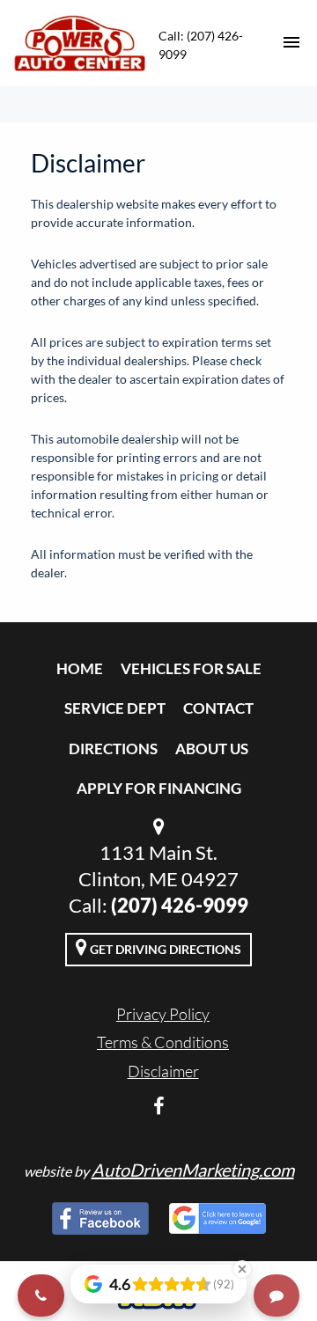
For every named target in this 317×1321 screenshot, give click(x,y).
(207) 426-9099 (179, 905)
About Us (211, 748)
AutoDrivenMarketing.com (193, 1169)
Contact (218, 708)
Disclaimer (163, 1071)
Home (79, 668)
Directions (113, 748)
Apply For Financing (159, 788)
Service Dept (115, 708)
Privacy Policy (163, 1014)
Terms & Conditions (163, 1042)
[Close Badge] (242, 1269)
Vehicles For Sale (191, 668)
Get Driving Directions (164, 949)
